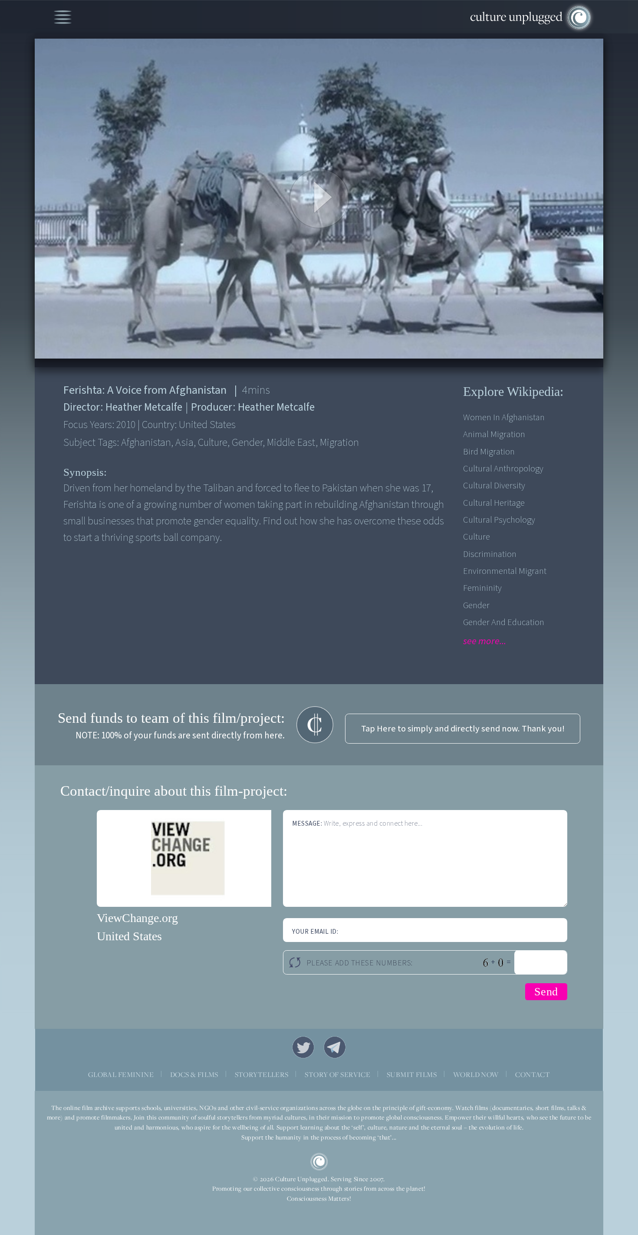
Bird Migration (489, 451)
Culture (476, 536)
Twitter (303, 1047)
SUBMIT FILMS (412, 1074)
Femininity (482, 588)
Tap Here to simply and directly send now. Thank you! (463, 728)
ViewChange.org (137, 918)
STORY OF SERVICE (337, 1074)
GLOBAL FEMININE (121, 1074)
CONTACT (532, 1074)
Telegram (335, 1047)
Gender (476, 605)
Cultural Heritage (494, 503)
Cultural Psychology (499, 520)
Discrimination (489, 554)
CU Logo (319, 1161)
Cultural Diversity (494, 485)
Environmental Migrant (504, 571)
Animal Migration (494, 434)
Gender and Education (503, 622)
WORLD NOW (476, 1074)
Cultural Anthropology (503, 468)
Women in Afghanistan (504, 417)
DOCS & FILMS (194, 1074)
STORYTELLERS (262, 1074)
